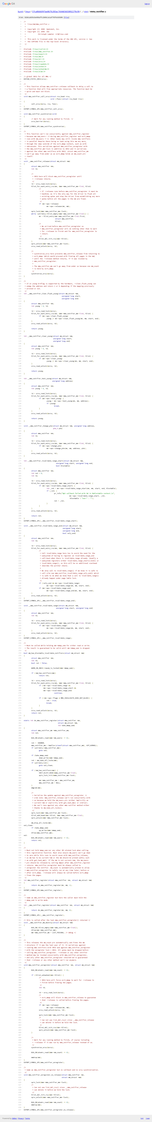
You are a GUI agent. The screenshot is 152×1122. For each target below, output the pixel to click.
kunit (20, 11)
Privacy (21, 1118)
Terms (27, 1118)
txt (142, 1118)
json (148, 1118)
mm (86, 11)
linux (27, 11)
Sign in (147, 4)
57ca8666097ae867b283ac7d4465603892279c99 (56, 11)
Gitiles (14, 1118)
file (66, 17)
